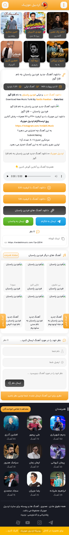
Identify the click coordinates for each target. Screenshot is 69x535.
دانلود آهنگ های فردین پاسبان (32, 210)
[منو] (63, 5)
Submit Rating (34, 135)
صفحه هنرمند (11, 255)
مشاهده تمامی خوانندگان (15, 409)
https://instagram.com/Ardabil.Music (34, 126)
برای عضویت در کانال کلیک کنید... (34, 531)
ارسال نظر (16, 383)
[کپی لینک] (63, 238)
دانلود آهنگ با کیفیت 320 (32, 188)
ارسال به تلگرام (48, 221)
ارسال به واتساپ (16, 221)
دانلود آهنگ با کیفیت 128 (32, 199)
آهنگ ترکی (29, 86)
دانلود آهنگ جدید (52, 95)
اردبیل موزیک (30, 5)
